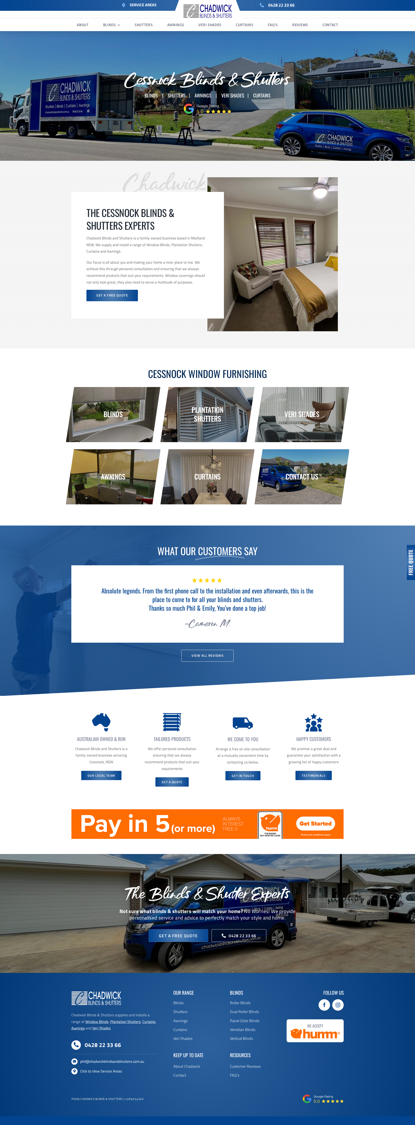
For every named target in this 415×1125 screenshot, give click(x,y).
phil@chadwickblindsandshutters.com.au (112, 1070)
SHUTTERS (176, 95)
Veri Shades (101, 1037)
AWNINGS (203, 95)
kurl (141, 1107)
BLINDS (151, 95)
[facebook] (324, 1013)
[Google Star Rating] (323, 1104)
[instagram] (338, 1013)
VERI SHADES (232, 95)
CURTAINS (261, 95)
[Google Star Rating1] (207, 104)
